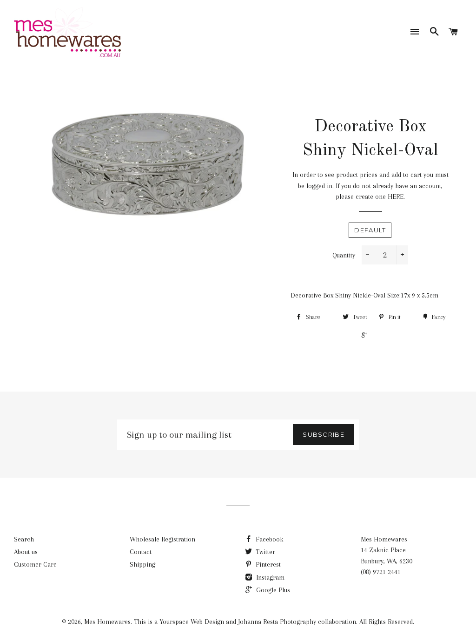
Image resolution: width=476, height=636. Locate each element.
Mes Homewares (107, 621)
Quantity (343, 255)
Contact (141, 551)
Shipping (142, 564)
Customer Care (35, 564)
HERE (395, 196)
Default (370, 230)
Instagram (269, 577)
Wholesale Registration (162, 539)
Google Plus (272, 590)
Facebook (268, 539)
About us (26, 551)
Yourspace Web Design (191, 621)
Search (24, 539)
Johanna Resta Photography (277, 621)
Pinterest (267, 564)
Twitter (264, 551)
